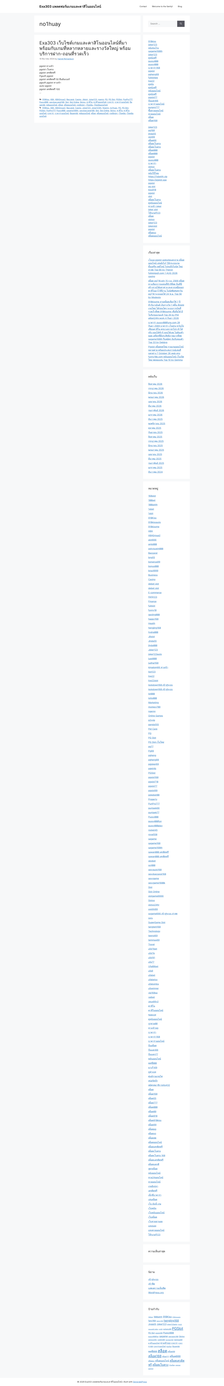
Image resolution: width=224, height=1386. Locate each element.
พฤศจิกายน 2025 (156, 423)
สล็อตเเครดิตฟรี (155, 1160)
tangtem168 (154, 927)
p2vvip (151, 720)
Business (153, 575)
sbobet (152, 861)
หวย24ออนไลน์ (155, 1177)
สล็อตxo (152, 232)
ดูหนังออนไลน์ (155, 203)
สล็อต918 (152, 1116)
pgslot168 (153, 777)
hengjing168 (154, 628)
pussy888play (155, 825)
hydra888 (153, 632)
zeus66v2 (153, 1001)
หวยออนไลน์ (154, 114)
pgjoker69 (153, 764)
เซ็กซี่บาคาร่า (154, 1195)
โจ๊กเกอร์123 (154, 213)
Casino (78, 99)
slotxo (151, 166)
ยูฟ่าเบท (152, 1072)
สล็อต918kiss (154, 1120)
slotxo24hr (153, 905)
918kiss (152, 41)
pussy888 (153, 61)
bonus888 (153, 566)
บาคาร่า (110, 102)
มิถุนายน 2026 (155, 393)
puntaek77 (153, 812)
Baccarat (70, 99)
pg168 (151, 130)
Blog (180, 6)
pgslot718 (153, 781)
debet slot (153, 584)
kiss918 (152, 189)
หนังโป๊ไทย (153, 173)
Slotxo (83, 102)
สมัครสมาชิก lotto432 (159, 1085)
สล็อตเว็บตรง (154, 143)
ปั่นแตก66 (74, 113)
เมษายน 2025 (155, 454)
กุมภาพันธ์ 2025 (156, 463)
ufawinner (153, 988)
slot (150, 196)
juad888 (152, 658)
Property (152, 799)
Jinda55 (152, 641)
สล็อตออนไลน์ (70, 105)
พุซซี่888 (152, 1063)
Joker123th (97, 108)
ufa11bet (152, 949)
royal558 (152, 834)
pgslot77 (152, 97)
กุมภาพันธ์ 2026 (156, 410)
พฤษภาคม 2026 (156, 397)
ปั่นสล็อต (152, 1045)
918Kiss (45, 99)
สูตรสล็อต (153, 1168)
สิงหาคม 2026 (155, 384)
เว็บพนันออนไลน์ (101, 105)
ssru (150, 918)
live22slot (153, 680)
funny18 (152, 610)
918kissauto (154, 522)
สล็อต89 (152, 1111)
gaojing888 (154, 614)
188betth (153, 504)
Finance (152, 601)
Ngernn (106, 108)
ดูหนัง (151, 84)
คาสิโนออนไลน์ (99, 102)
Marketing (153, 702)
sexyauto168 (155, 869)
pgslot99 (153, 790)
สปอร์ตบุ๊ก (153, 1080)
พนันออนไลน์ (51, 105)
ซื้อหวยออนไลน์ (155, 110)
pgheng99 (153, 74)
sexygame (153, 878)
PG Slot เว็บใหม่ (156, 742)
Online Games (155, 715)
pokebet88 (153, 795)
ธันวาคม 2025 (155, 419)
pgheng (152, 755)
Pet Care (152, 729)
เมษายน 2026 (155, 401)
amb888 (152, 544)
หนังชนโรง (153, 48)
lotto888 (152, 698)
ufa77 (151, 962)
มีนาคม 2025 (154, 458)
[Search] (181, 24)
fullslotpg (153, 77)
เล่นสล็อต (152, 1199)
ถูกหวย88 (153, 1023)
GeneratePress (140, 1382)
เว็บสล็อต (152, 1217)
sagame (152, 839)
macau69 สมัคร (153, 1329)
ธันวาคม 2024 (155, 472)
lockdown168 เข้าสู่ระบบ (160, 685)
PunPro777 (127, 99)
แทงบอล (152, 1226)
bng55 (151, 557)
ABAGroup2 (60, 99)
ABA (52, 99)
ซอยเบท (152, 1015)
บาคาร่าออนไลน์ (122, 102)
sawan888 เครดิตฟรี (158, 852)
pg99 (161, 1329)
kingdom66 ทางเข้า (158, 667)
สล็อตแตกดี (153, 1164)
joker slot (153, 209)
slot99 (151, 137)
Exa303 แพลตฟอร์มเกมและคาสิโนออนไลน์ (70, 6)
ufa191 (151, 957)
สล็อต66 (152, 140)
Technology (154, 931)
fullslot (151, 606)
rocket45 (153, 830)
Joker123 (93, 99)
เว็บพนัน (89, 105)
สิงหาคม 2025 (155, 436)
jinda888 (152, 645)
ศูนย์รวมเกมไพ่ (155, 1076)
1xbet (151, 509)
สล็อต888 (153, 150)
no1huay (113, 108)
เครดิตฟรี (152, 1190)
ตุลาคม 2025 (154, 428)
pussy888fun (155, 821)
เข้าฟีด (151, 1284)
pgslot (151, 71)
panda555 (153, 724)
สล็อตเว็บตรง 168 (156, 1155)
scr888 (151, 865)
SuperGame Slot (156, 922)
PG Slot (112, 99)
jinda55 (152, 133)
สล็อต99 (152, 1124)
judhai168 (153, 663)
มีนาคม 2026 (155, 406)
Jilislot (85, 99)
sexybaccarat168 (56, 102)
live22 (151, 81)
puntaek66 (154, 808)
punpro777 (153, 107)
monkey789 (154, 707)
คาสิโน (89, 102)
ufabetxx (153, 979)
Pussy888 (43, 102)
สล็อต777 (153, 1102)
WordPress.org (156, 1292)
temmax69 (154, 940)
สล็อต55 (152, 1098)
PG (106, 99)
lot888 (151, 693)
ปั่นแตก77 (153, 1054)
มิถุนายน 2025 (155, 445)
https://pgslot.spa (157, 180)
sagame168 (154, 843)
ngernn (101, 99)
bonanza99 (154, 562)
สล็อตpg (152, 1129)
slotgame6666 (156, 896)
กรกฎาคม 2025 (156, 441)
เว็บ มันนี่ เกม (154, 1204)
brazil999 (153, 570)
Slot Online (74, 102)
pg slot (151, 186)
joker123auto (155, 654)
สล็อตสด (152, 1138)
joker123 (152, 44)
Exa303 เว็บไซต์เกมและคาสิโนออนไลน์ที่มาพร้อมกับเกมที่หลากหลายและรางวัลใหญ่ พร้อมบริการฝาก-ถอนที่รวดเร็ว (85, 48)
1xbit (150, 513)
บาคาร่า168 (154, 67)
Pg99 (151, 751)
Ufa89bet (153, 966)
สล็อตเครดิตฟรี (155, 1146)
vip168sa (153, 993)
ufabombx (153, 984)
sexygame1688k (156, 883)
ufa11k (151, 953)
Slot (67, 102)
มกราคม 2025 (155, 467)
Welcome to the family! (162, 6)
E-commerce (155, 592)
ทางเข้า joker (154, 206)
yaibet (151, 997)
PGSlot (119, 99)
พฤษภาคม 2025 (156, 450)
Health (151, 623)
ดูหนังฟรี (152, 58)
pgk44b (152, 768)
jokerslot (152, 226)
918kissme (153, 526)
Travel (151, 944)
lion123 (152, 671)
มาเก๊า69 (152, 1067)
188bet (151, 500)
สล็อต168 (152, 120)
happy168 (153, 619)
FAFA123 (152, 597)
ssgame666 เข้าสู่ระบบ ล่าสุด (162, 913)
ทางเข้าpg (153, 1028)
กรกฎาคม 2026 (156, 388)
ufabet (151, 975)
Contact (143, 6)
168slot (152, 496)
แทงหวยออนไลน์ (156, 1230)
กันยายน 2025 (155, 432)
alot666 (152, 540)
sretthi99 (153, 909)
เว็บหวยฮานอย (155, 1221)
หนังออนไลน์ (154, 91)
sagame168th (72, 110)
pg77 (150, 746)
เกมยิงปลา (81, 105)
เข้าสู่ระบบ (153, 1279)
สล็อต (60, 105)
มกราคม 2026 (155, 414)
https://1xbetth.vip (157, 176)
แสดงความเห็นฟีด (157, 1288)
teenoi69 (153, 935)
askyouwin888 (155, 548)
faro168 (152, 1320)
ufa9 (150, 971)
